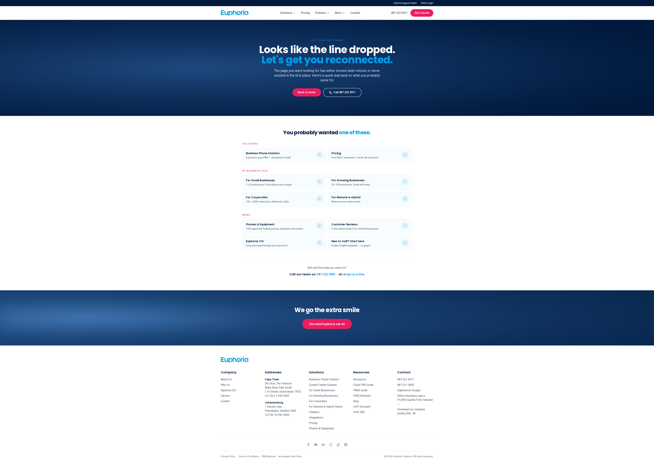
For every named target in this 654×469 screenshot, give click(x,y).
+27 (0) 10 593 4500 (277, 414)
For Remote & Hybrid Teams (325, 406)
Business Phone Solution (324, 379)
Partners (320, 12)
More (338, 12)
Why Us (225, 384)
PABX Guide (360, 390)
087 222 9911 (399, 12)
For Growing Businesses (323, 395)
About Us (226, 379)
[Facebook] (308, 444)
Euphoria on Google (408, 390)
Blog (356, 401)
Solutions (286, 12)
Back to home (307, 92)
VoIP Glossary (361, 406)
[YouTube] (315, 444)
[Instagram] (330, 444)
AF (414, 413)
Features (314, 412)
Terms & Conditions (248, 456)
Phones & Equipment (321, 428)
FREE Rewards (362, 395)
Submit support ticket (405, 3)
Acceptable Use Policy (290, 456)
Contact (355, 12)
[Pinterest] (345, 444)
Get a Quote (422, 12)
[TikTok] (338, 444)
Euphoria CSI (228, 390)
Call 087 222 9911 (345, 92)
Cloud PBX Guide (363, 384)
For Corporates (318, 401)
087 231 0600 (405, 384)
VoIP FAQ (359, 412)
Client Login (427, 3)
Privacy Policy (228, 456)
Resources (359, 379)
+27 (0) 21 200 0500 (277, 395)
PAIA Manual (269, 456)
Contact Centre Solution (323, 384)
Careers (225, 395)
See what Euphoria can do (327, 324)
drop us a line (353, 274)
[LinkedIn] (323, 444)
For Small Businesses (322, 390)
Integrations (316, 417)
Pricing (305, 12)
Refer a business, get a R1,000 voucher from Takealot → (415, 400)
